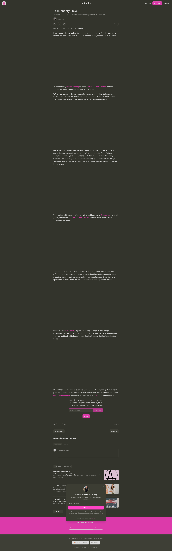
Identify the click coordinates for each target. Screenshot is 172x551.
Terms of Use (94, 512)
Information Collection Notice (85, 513)
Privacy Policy (99, 513)
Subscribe (86, 508)
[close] (103, 487)
